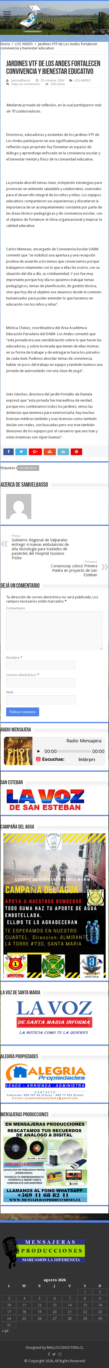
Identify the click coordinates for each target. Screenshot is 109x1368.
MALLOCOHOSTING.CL (65, 1347)
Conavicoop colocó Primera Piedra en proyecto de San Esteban (74, 568)
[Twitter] (54, 1354)
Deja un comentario (25, 84)
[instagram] (60, 1354)
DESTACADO (28, 468)
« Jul (5, 1331)
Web (9, 692)
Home (5, 44)
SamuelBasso (21, 80)
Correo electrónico (22, 675)
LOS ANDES (24, 44)
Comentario (15, 608)
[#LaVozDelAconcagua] (54, 18)
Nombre (14, 658)
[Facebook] (49, 1354)
